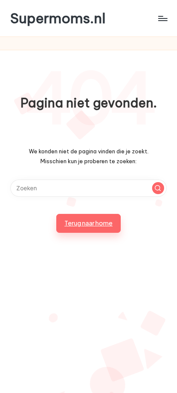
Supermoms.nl (58, 18)
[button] (158, 188)
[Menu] (162, 18)
